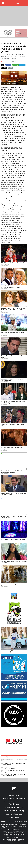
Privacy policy (14, 817)
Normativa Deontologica (14, 807)
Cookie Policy (14, 795)
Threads (4, 67)
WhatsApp (15, 65)
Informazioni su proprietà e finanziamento (14, 803)
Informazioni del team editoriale (14, 798)
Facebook (8, 65)
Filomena (3, 61)
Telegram (23, 65)
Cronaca (8, 41)
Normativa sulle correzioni (14, 814)
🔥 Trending (4, 756)
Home (2, 41)
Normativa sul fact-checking (14, 811)
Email (11, 67)
